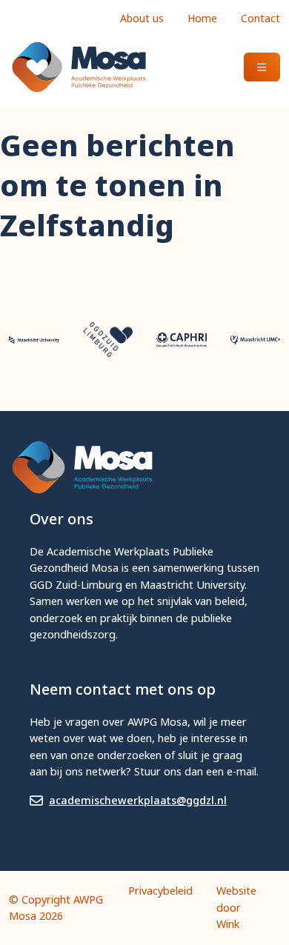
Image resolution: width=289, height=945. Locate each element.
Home (202, 18)
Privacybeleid (160, 891)
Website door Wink (236, 907)
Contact (260, 18)
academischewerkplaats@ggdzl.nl (138, 800)
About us (142, 18)
